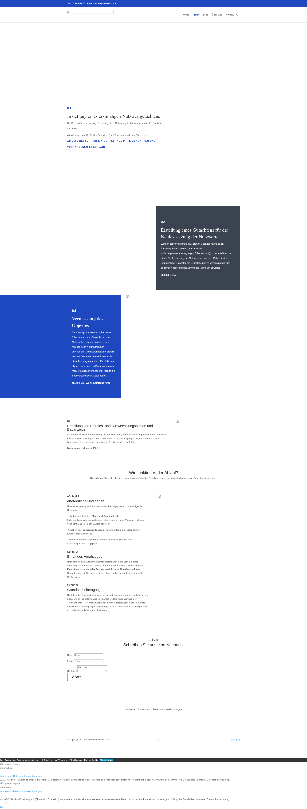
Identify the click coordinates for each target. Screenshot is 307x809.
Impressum (144, 709)
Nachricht (72, 671)
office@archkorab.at (105, 3)
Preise (196, 14)
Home (185, 14)
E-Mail (70, 661)
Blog (205, 14)
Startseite (130, 709)
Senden (76, 677)
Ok (6, 803)
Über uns (217, 14)
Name (70, 655)
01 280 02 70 (78, 3)
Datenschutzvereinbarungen (167, 709)
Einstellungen (106, 760)
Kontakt (230, 14)
